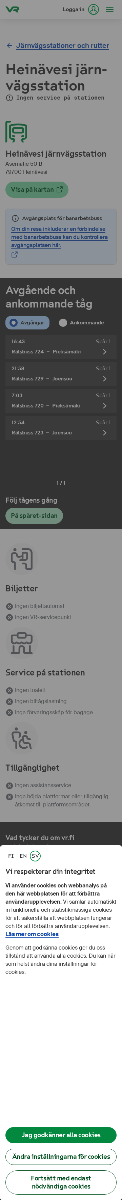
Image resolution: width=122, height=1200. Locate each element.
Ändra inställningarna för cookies (61, 1157)
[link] (10, 856)
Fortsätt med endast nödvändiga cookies (61, 1182)
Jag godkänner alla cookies (61, 1135)
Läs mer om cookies (32, 934)
